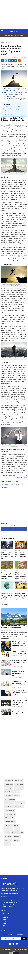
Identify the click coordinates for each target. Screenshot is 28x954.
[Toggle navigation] (26, 31)
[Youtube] (17, 944)
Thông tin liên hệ (7, 906)
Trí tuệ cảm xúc (9, 113)
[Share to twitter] (6, 60)
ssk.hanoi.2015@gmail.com (10, 893)
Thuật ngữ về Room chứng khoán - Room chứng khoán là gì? (19, 702)
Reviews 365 (6, 914)
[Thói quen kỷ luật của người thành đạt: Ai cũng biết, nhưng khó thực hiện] (7, 585)
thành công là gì (8, 129)
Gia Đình (16, 795)
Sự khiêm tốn (9, 115)
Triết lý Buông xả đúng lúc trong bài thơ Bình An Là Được (20, 554)
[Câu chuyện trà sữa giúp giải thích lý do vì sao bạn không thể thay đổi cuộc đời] (21, 585)
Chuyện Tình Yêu (9, 803)
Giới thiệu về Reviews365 (10, 902)
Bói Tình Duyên (8, 788)
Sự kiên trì (8, 111)
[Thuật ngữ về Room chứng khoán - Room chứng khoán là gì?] (6, 702)
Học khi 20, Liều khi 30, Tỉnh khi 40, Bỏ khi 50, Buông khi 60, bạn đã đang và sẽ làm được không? (15, 94)
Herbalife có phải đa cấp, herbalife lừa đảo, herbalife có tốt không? (19, 683)
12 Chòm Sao (8, 836)
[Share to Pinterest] (12, 60)
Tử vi (4, 919)
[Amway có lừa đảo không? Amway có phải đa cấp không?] (6, 662)
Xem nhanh (6, 104)
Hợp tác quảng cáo (8, 904)
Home (2, 42)
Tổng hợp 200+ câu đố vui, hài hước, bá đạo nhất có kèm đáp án (19, 692)
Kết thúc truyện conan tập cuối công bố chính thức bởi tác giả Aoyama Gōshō (19, 643)
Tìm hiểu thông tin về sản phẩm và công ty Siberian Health (13, 627)
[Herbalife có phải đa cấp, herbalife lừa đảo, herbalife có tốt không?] (6, 683)
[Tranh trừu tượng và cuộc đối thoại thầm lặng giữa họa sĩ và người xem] (7, 565)
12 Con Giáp (8, 806)
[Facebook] (10, 944)
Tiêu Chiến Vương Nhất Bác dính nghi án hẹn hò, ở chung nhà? (19, 712)
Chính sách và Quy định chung (11, 901)
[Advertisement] (14, 14)
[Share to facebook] (2, 60)
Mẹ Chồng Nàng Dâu (10, 821)
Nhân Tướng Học (19, 803)
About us (5, 927)
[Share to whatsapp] (15, 60)
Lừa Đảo (21, 832)
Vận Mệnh (5, 487)
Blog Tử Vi (19, 484)
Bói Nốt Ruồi (16, 791)
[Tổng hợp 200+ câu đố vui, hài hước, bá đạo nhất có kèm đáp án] (6, 693)
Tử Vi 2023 (7, 844)
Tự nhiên (5, 917)
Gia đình (5, 923)
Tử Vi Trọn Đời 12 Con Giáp (11, 825)
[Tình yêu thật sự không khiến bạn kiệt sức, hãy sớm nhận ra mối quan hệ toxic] (21, 565)
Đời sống (5, 916)
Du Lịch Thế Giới (19, 784)
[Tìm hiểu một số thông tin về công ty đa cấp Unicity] (6, 653)
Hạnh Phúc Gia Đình (10, 799)
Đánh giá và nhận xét (14, 529)
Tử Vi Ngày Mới (8, 829)
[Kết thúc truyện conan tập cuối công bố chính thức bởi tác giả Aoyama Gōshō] (6, 646)
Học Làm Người (19, 780)
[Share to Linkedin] (9, 60)
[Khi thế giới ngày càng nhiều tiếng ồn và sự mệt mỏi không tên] (7, 544)
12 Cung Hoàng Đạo (18, 806)
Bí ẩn (4, 921)
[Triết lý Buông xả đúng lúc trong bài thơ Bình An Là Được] (21, 544)
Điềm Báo (14, 832)
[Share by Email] (19, 60)
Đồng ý (23, 938)
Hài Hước (17, 829)
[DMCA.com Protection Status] (14, 953)
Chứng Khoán (17, 836)
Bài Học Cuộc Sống (8, 484)
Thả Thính (16, 840)
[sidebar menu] (2, 31)
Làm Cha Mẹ (8, 791)
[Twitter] (13, 944)
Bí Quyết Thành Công (12, 481)
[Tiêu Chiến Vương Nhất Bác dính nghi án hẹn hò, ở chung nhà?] (6, 712)
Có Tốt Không (8, 840)
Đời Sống (8, 42)
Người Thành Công (9, 810)
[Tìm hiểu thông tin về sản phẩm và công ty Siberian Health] (14, 616)
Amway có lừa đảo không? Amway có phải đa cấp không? (19, 662)
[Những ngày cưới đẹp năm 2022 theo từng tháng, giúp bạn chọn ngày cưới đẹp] (6, 672)
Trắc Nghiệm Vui (9, 780)
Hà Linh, (23, 477)
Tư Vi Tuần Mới (8, 795)
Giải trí (5, 925)
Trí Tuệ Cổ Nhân (9, 784)
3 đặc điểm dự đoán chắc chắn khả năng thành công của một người (13, 108)
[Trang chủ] (14, 31)
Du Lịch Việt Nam (18, 788)
